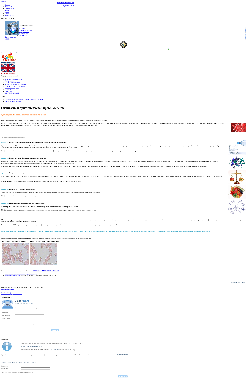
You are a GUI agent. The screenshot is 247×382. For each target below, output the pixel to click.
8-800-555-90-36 (65, 2)
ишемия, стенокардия (13, 275)
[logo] (3, 1)
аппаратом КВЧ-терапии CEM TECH (46, 271)
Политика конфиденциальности (11, 294)
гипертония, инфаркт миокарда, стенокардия (21, 274)
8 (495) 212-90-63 (6, 292)
